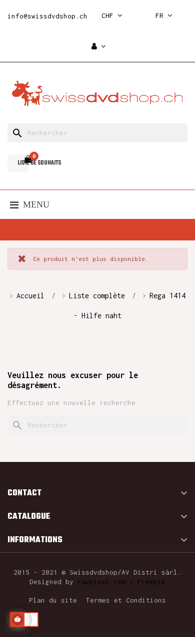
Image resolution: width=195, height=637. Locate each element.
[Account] (99, 46)
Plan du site (53, 600)
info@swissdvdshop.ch (48, 16)
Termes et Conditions (126, 600)
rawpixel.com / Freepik (122, 582)
